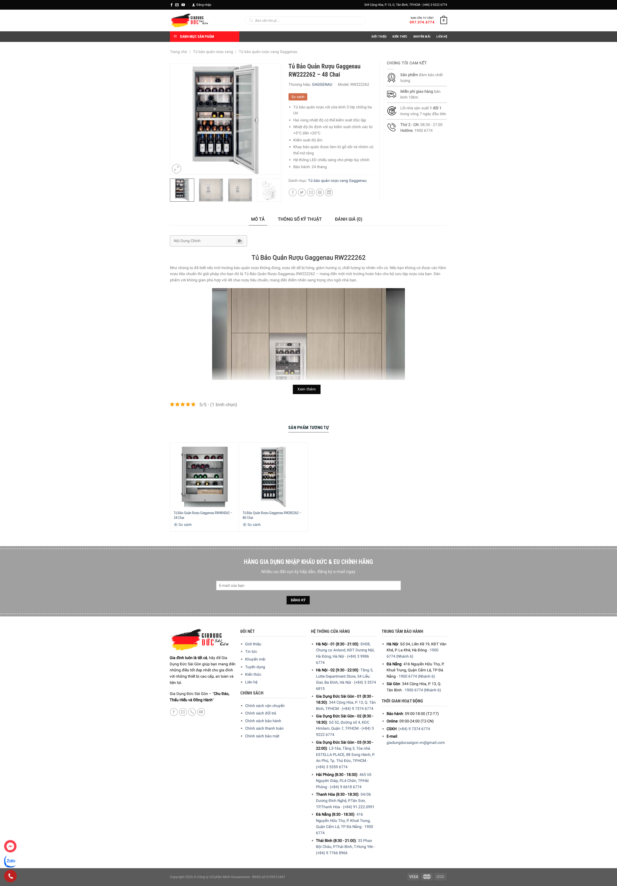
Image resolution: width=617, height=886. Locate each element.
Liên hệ (251, 682)
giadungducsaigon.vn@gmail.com (416, 742)
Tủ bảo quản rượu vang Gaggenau (268, 51)
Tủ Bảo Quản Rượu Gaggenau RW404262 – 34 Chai (203, 515)
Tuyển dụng (255, 667)
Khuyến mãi (255, 659)
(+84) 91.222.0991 (359, 807)
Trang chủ (178, 51)
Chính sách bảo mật (262, 736)
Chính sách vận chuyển (265, 705)
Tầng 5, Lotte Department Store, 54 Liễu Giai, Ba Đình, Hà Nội (344, 676)
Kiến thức (399, 36)
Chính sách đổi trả (260, 713)
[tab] (258, 219)
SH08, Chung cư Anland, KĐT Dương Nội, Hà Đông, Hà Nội (345, 650)
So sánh (297, 97)
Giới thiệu (253, 644)
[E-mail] (177, 5)
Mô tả (258, 219)
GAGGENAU (322, 84)
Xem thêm (306, 389)
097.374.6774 (422, 22)
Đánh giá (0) (348, 219)
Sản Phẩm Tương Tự (308, 427)
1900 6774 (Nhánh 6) (417, 676)
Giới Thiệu (379, 36)
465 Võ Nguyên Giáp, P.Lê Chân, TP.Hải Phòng (343, 780)
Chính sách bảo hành (263, 721)
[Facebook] (171, 5)
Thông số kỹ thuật (300, 219)
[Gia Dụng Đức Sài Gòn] (189, 20)
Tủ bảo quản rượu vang (213, 51)
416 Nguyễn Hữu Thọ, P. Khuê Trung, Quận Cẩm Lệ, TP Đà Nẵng (343, 820)
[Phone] (10, 876)
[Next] (272, 119)
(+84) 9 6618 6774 (346, 787)
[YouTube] (183, 5)
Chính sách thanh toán (264, 728)
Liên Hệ (441, 36)
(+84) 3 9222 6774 (435, 5)
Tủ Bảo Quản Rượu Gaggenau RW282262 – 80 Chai (272, 515)
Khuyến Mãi (422, 36)
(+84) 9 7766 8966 (332, 853)
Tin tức (251, 651)
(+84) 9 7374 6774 (357, 708)
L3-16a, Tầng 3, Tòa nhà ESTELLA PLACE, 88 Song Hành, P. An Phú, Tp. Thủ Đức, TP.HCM (345, 754)
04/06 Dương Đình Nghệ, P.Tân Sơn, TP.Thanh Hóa (343, 800)
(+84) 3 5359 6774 (332, 767)
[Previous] (178, 119)
